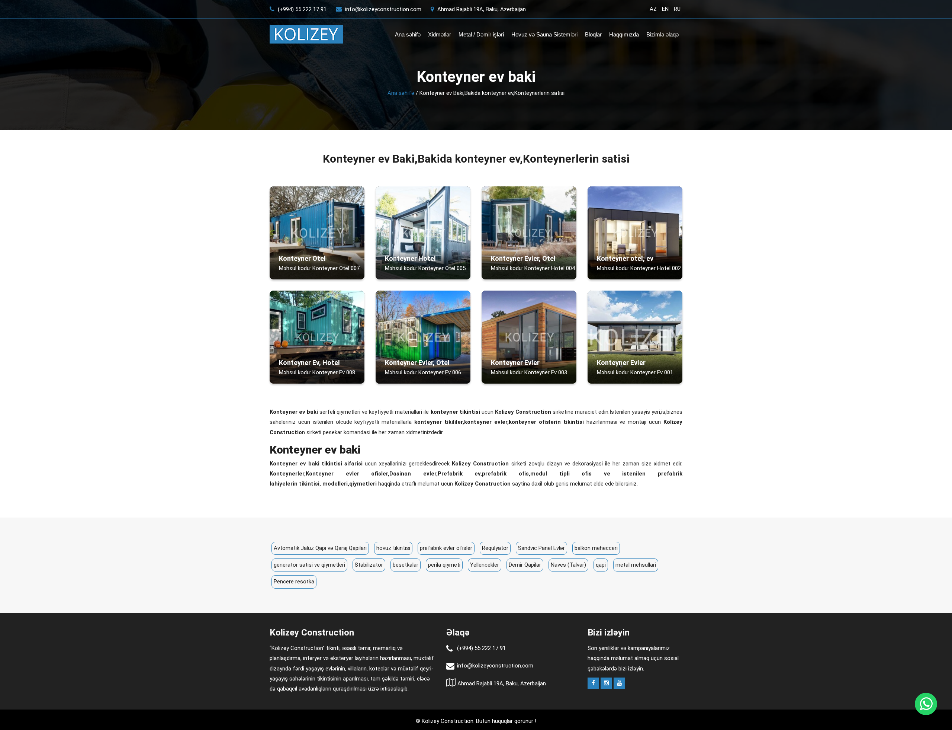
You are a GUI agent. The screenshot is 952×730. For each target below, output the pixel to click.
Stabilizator (369, 564)
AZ (653, 9)
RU (677, 9)
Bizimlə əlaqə (662, 34)
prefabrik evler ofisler (446, 548)
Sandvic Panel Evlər (541, 548)
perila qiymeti (444, 564)
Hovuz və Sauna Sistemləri (544, 34)
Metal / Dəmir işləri (481, 34)
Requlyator (495, 548)
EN (665, 9)
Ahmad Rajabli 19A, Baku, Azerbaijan (481, 9)
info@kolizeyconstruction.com (383, 9)
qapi (601, 564)
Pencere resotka (294, 581)
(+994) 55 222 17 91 (301, 9)
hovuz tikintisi (393, 548)
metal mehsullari (635, 564)
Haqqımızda (624, 34)
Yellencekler (484, 564)
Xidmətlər (439, 34)
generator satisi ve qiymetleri (309, 564)
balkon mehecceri (596, 548)
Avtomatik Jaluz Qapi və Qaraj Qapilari (320, 548)
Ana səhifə (408, 34)
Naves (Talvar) (568, 564)
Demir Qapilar (525, 564)
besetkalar (405, 564)
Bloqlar (593, 34)
